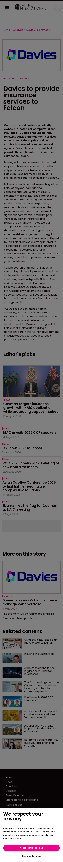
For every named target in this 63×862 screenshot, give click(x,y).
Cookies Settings (31, 856)
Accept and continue (31, 847)
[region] (31, 835)
